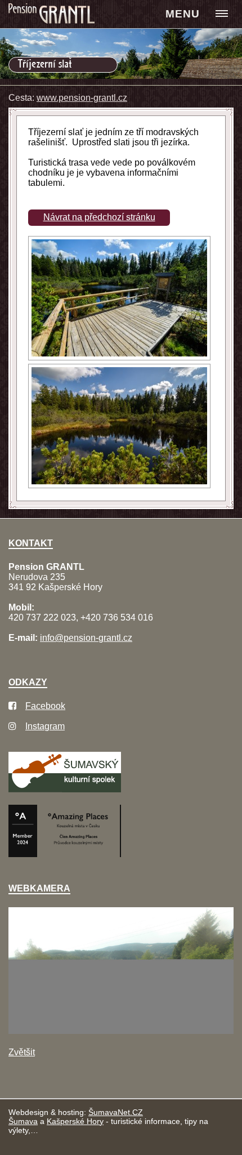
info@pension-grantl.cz (86, 638)
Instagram (45, 726)
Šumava (23, 1121)
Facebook (45, 706)
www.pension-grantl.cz (82, 97)
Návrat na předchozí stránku (99, 217)
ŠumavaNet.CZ (115, 1112)
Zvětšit (21, 1052)
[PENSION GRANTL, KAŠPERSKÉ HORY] (53, 14)
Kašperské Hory (75, 1121)
